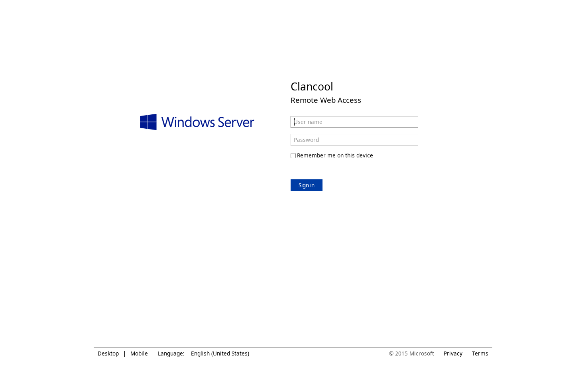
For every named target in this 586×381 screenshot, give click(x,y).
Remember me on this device (335, 155)
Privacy (453, 353)
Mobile (139, 353)
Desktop (108, 353)
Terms (480, 353)
